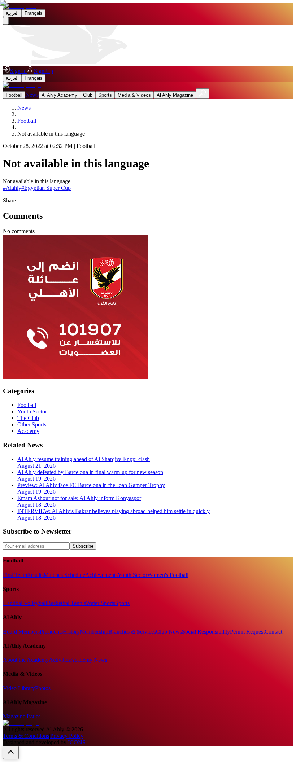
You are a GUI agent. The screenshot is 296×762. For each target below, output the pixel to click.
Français (34, 13)
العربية (12, 13)
